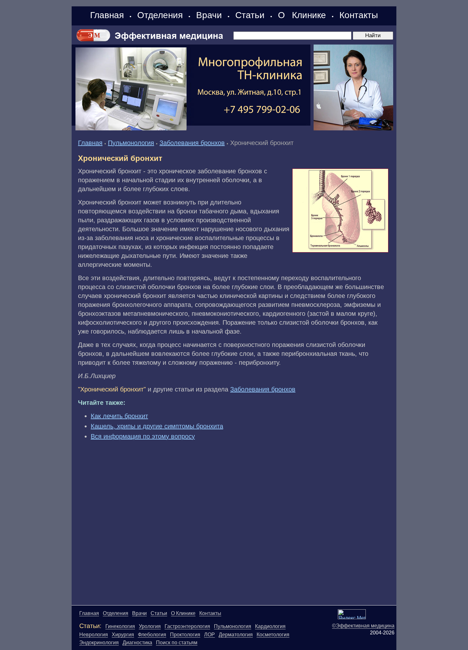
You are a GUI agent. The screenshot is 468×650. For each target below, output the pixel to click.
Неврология (93, 634)
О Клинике (302, 15)
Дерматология (236, 634)
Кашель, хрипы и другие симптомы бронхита (157, 426)
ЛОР (209, 634)
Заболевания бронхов (192, 142)
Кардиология (270, 626)
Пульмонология (131, 142)
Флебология (152, 634)
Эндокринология (99, 642)
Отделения (160, 15)
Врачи (209, 15)
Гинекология (120, 626)
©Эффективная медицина (363, 625)
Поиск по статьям (176, 642)
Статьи (250, 15)
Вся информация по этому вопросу (143, 436)
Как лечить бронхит (119, 415)
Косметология (273, 634)
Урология (150, 626)
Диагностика (137, 642)
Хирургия (123, 634)
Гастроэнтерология (187, 626)
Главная (107, 15)
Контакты (358, 15)
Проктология (185, 634)
